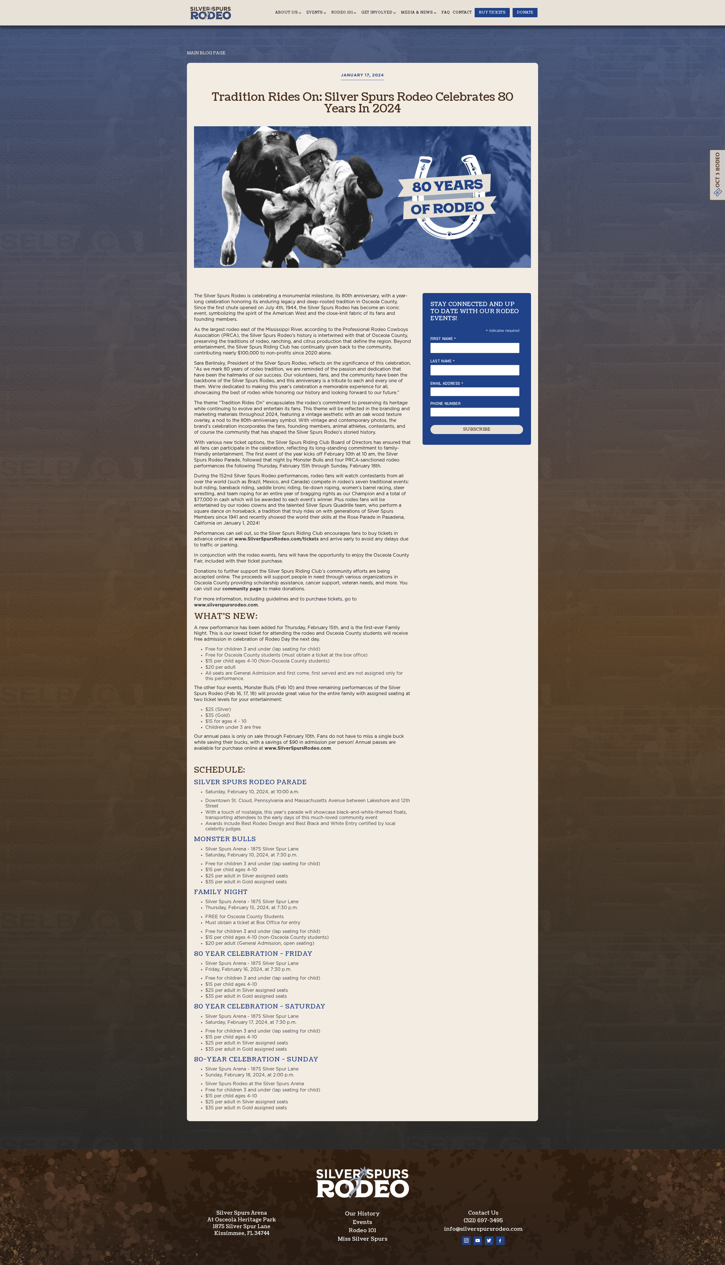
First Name (443, 338)
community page (241, 589)
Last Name (442, 361)
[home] (212, 12)
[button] (289, 13)
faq (446, 12)
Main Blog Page (206, 53)
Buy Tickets (492, 12)
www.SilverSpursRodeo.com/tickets (276, 539)
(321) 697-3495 (483, 1220)
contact (462, 12)
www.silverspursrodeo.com (226, 605)
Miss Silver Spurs (362, 1239)
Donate (525, 12)
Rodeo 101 (362, 1230)
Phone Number (445, 404)
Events (362, 1222)
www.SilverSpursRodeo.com (298, 748)
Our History (362, 1213)
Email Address (447, 383)
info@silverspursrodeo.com (483, 1229)
